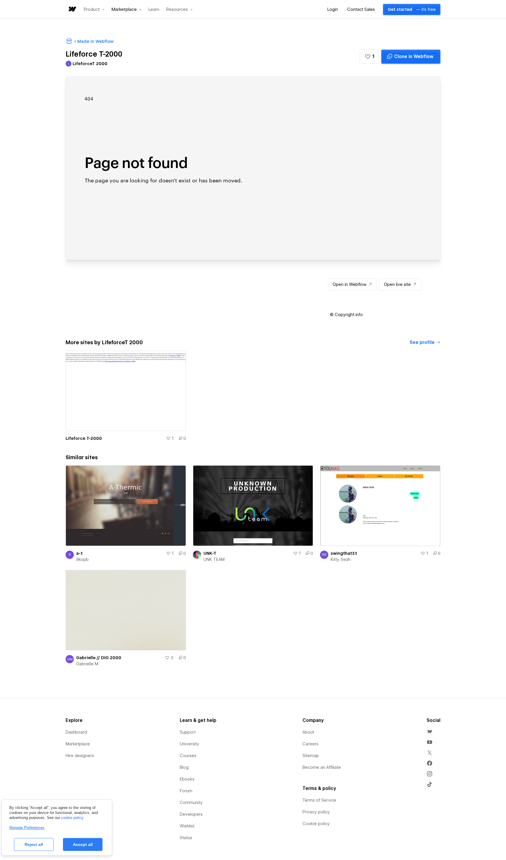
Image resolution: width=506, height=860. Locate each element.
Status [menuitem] (186, 837)
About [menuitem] (308, 732)
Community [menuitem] (191, 802)
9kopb (82, 559)
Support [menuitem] (188, 732)
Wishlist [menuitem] (187, 826)
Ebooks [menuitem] (187, 779)
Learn (153, 9)
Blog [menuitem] (184, 767)
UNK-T (210, 553)
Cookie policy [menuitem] (316, 823)
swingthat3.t (344, 553)
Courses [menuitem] (188, 755)
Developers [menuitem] (191, 814)
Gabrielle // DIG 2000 (98, 657)
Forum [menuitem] (186, 790)
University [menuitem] (189, 744)
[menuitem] (430, 732)
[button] (94, 9)
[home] (72, 9)
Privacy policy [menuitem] (316, 812)
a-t (79, 553)
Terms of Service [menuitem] (319, 800)
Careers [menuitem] (310, 744)
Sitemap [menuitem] (310, 755)
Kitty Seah (341, 559)
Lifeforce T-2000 (84, 438)
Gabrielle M (87, 663)
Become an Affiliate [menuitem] (321, 767)
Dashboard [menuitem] (76, 732)
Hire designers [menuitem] (80, 755)
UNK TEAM (214, 559)
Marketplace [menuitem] (78, 744)
